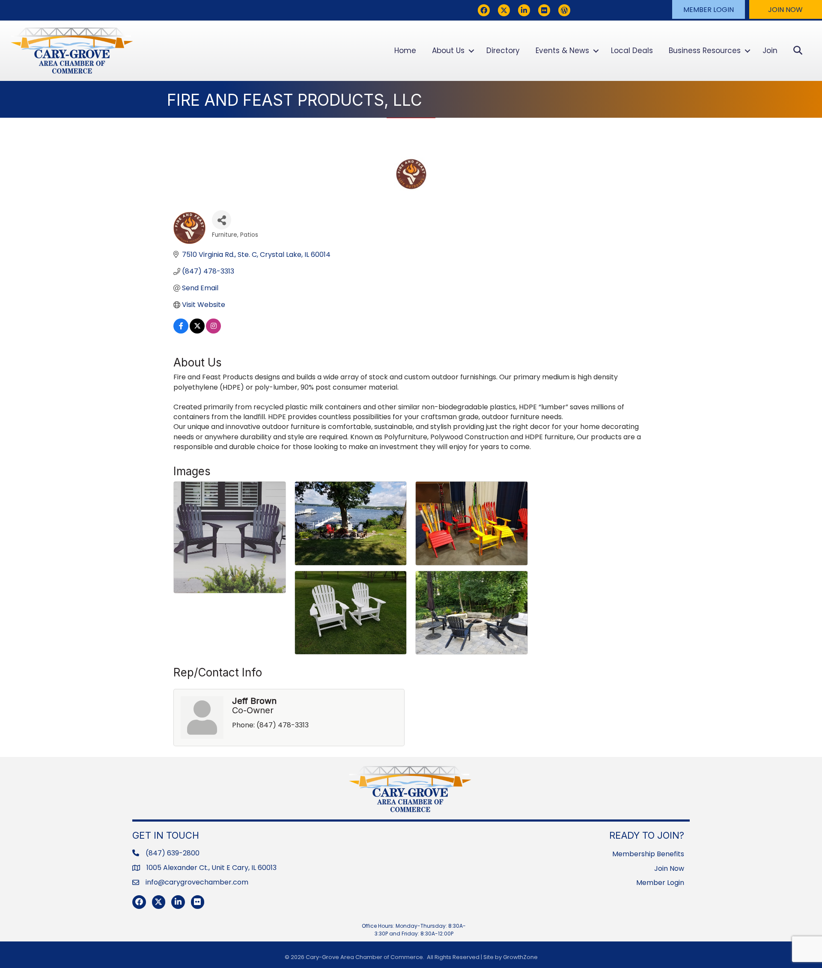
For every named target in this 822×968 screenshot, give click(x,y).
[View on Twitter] (197, 331)
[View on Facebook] (180, 331)
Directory (503, 50)
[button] (708, 9)
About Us (448, 50)
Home (405, 50)
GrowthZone (520, 957)
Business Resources (705, 50)
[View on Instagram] (213, 331)
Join (769, 50)
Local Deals (632, 50)
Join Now (669, 868)
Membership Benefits (648, 854)
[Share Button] (221, 219)
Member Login (660, 883)
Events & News (562, 50)
